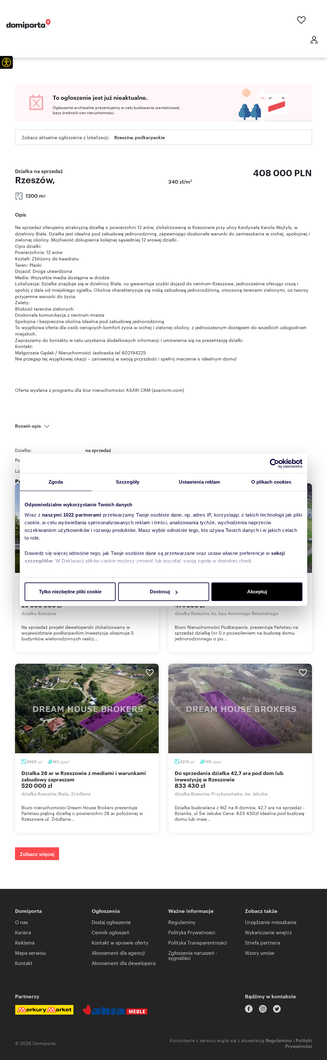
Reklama (24, 942)
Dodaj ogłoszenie (111, 922)
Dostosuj (160, 591)
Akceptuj (257, 591)
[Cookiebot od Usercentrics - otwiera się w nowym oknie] (274, 463)
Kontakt (24, 963)
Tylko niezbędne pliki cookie (70, 591)
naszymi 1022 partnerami (72, 515)
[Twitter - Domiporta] (277, 1009)
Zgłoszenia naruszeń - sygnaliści (192, 955)
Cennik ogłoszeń (110, 932)
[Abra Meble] (115, 1010)
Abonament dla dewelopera (124, 963)
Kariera (23, 932)
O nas (21, 922)
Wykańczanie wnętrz (268, 932)
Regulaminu (279, 1040)
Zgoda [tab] (56, 482)
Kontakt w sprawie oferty (120, 942)
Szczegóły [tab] (127, 482)
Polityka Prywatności (191, 932)
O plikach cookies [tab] (271, 482)
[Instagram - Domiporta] (263, 1009)
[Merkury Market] (44, 1010)
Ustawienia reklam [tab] (199, 482)
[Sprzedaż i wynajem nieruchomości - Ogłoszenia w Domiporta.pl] (28, 24)
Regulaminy (181, 922)
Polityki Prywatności (298, 1043)
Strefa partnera (262, 942)
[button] (6, 62)
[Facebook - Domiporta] (249, 1009)
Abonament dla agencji (118, 952)
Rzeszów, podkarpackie (139, 137)
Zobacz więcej (37, 853)
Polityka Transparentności (197, 942)
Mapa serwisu (30, 952)
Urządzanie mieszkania (270, 922)
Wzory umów (259, 952)
